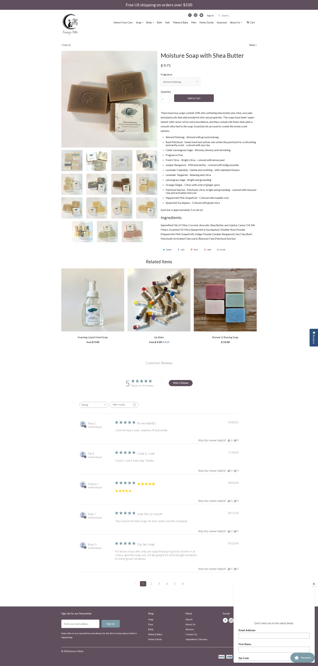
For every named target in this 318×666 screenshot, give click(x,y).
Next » (253, 44)
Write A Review (180, 382)
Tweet (168, 249)
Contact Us (191, 634)
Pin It (196, 249)
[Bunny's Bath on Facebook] (190, 16)
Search (189, 619)
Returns (190, 629)
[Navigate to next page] (183, 583)
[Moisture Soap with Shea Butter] (109, 99)
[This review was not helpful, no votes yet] (235, 440)
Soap (139, 22)
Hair (167, 22)
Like (183, 249)
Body (150, 22)
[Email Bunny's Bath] (201, 16)
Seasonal (222, 22)
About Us (236, 22)
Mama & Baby (180, 22)
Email (222, 249)
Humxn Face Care (123, 22)
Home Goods (206, 22)
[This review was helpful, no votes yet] (229, 440)
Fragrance (166, 74)
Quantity (166, 91)
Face (150, 624)
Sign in (210, 15)
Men (193, 22)
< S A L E (66, 44)
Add (209, 249)
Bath (159, 22)
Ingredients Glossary (196, 639)
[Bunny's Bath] (68, 24)
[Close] (313, 583)
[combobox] (94, 405)
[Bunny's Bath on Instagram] (196, 16)
